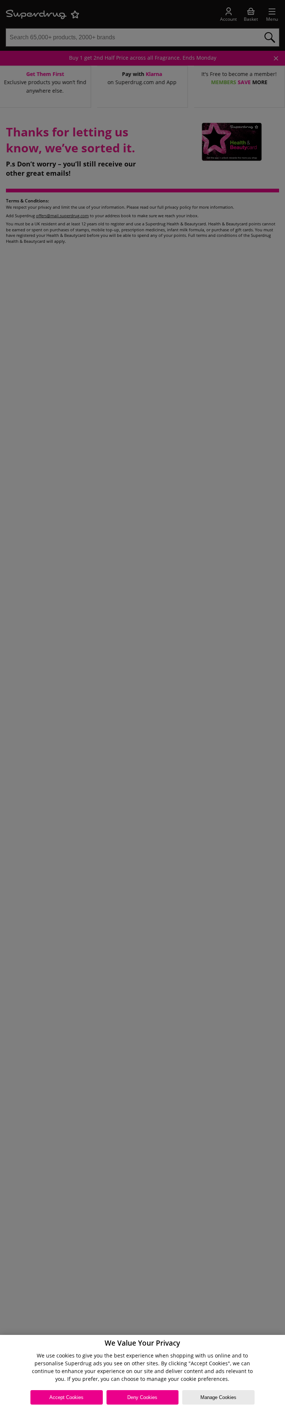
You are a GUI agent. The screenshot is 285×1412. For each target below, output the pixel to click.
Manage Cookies (218, 1397)
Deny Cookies (142, 1397)
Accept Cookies (66, 1397)
